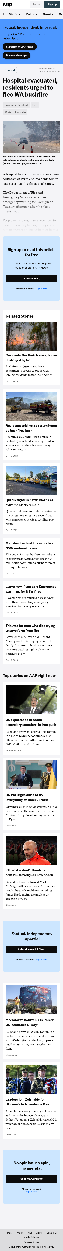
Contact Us (52, 1233)
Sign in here (41, 289)
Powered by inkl (31, 1242)
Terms (9, 1233)
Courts (48, 14)
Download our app (16, 55)
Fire (34, 105)
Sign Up (52, 4)
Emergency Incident (16, 105)
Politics (31, 14)
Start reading (31, 278)
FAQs (29, 1233)
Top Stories (11, 14)
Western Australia (15, 112)
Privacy (19, 1233)
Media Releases (31, 1237)
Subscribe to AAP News (19, 46)
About (39, 1233)
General (10, 70)
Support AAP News (31, 1178)
